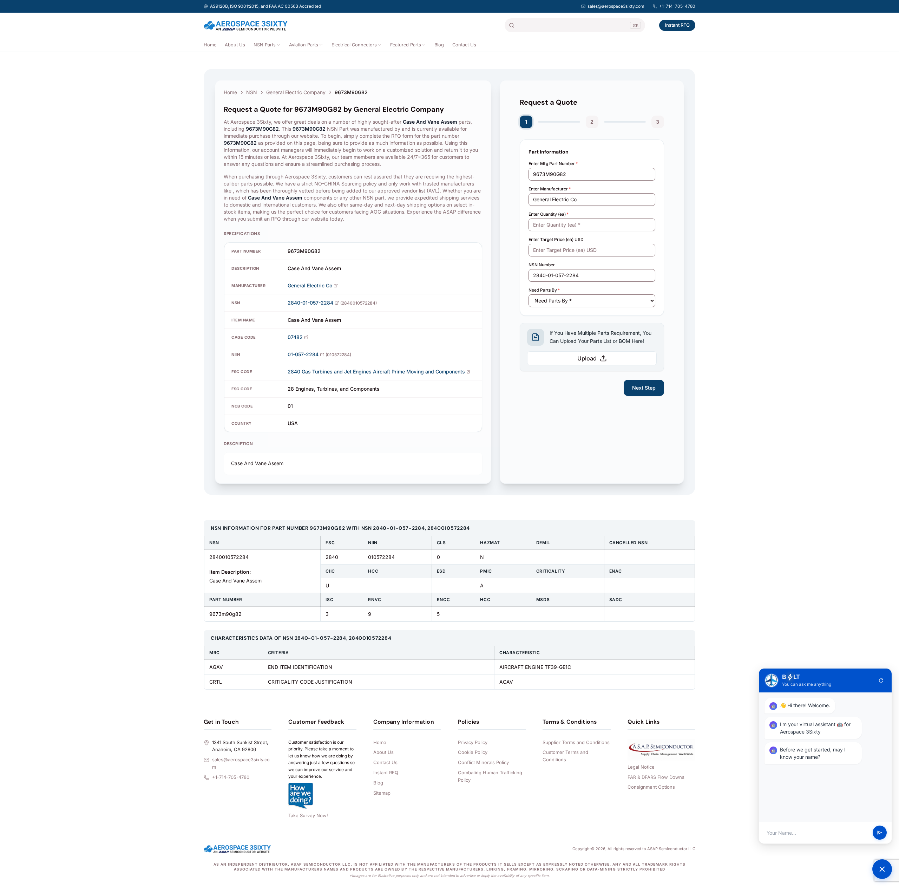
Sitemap (382, 793)
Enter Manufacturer (550, 188)
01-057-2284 (303, 354)
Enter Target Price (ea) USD (556, 239)
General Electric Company (296, 92)
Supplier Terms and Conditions (576, 742)
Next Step (644, 388)
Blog (439, 44)
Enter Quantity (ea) (549, 214)
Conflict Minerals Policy (483, 762)
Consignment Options (651, 787)
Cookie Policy (472, 752)
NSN (251, 92)
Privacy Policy (472, 742)
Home (210, 44)
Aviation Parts (303, 44)
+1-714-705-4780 (677, 6)
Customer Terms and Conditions (565, 755)
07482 (295, 337)
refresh (881, 680)
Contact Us (464, 44)
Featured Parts (405, 44)
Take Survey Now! (308, 815)
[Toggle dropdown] (278, 45)
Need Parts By (544, 290)
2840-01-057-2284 (310, 303)
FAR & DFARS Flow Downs (656, 777)
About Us (235, 44)
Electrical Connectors (354, 44)
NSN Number (542, 264)
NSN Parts (265, 44)
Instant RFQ (677, 25)
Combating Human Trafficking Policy (490, 776)
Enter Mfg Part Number (553, 163)
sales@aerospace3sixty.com (616, 6)
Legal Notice (641, 767)
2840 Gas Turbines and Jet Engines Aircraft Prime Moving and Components (376, 371)
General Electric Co (310, 285)
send (880, 833)
